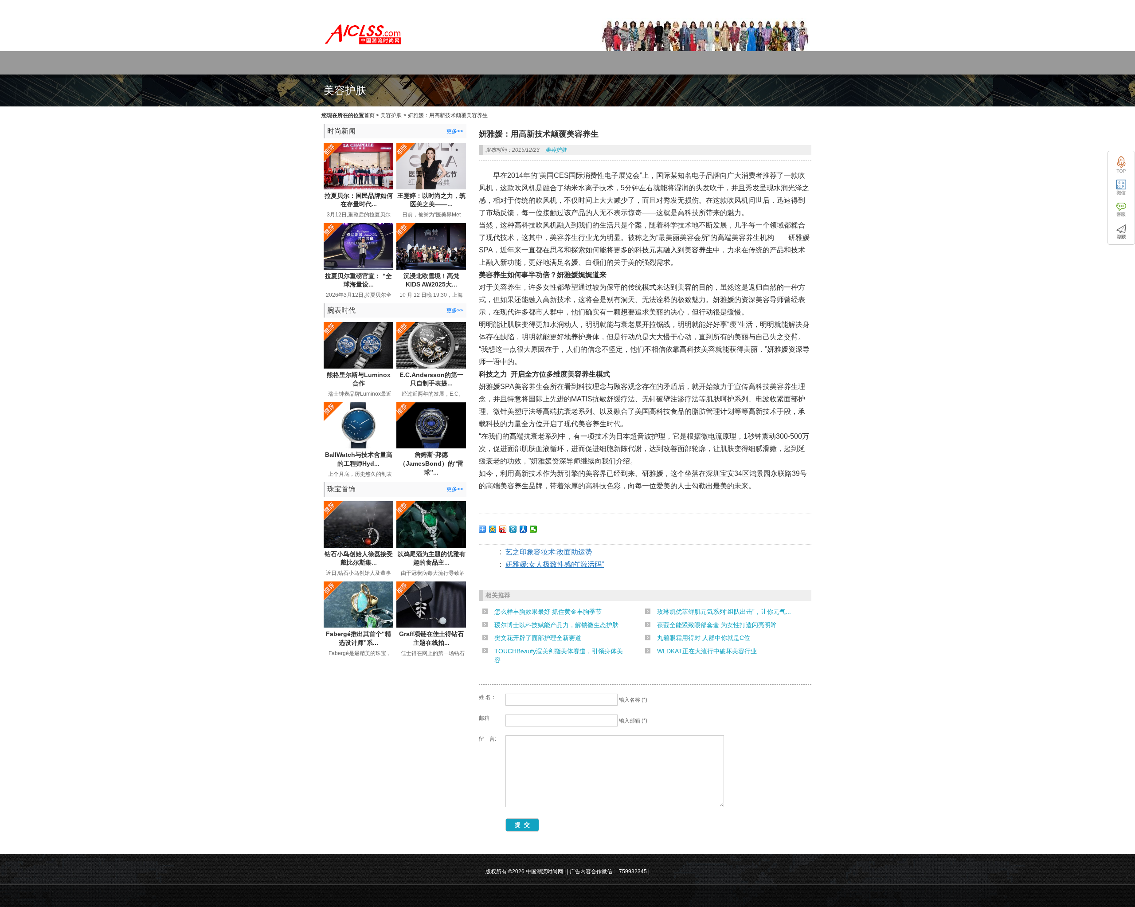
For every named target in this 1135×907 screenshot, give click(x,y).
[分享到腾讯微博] (513, 529)
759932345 (633, 871)
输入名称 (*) (633, 700)
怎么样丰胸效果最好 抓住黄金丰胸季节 (548, 611)
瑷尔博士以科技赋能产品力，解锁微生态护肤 (556, 624)
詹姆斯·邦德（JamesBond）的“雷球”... (431, 463)
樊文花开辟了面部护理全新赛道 (537, 637)
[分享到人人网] (523, 529)
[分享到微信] (533, 529)
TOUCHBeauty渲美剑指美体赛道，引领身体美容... (558, 656)
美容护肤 (391, 115)
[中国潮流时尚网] (363, 47)
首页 (369, 115)
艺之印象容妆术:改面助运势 (548, 552)
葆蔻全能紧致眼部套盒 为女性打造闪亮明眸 (717, 624)
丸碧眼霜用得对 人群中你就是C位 (703, 637)
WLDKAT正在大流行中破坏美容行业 (707, 651)
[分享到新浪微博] (503, 529)
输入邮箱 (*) (633, 721)
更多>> (454, 131)
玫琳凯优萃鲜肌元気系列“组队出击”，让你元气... (724, 611)
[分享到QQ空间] (493, 529)
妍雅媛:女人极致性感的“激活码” (554, 564)
